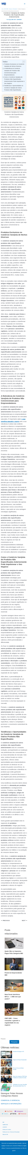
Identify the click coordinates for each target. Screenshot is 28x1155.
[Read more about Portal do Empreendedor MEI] (14, 964)
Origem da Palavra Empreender (20, 1059)
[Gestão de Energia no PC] (6, 1054)
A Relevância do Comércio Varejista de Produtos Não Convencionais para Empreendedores (12, 72)
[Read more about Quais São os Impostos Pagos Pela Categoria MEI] (14, 943)
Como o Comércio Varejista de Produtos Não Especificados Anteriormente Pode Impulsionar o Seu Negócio (14, 80)
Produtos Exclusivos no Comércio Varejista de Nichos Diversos (14, 65)
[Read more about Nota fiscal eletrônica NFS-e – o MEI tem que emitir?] (14, 985)
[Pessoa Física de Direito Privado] (6, 1071)
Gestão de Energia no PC (18, 1051)
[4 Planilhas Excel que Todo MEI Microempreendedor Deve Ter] (6, 1087)
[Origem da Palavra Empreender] (6, 1062)
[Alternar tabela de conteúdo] (23, 61)
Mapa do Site (5, 1134)
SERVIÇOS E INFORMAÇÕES (11, 1104)
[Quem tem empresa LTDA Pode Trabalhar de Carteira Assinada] (6, 1079)
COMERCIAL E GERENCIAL (10, 1100)
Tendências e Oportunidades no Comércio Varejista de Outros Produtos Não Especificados (13, 88)
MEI (3, 1122)
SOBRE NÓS (5, 1124)
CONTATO (5, 1127)
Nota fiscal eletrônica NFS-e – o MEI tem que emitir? (13, 997)
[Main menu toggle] (25, 4)
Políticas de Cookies (7, 1129)
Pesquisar (3, 1038)
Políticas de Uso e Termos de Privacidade (11, 1132)
